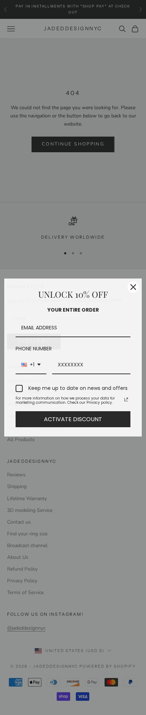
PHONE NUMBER (34, 348)
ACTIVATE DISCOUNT (73, 419)
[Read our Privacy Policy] (126, 399)
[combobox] (31, 365)
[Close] (133, 287)
